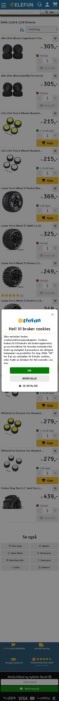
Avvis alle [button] (29, 378)
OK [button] (29, 370)
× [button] (52, 315)
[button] (29, 386)
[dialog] (29, 350)
